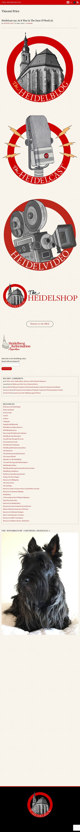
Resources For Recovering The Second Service (17, 506)
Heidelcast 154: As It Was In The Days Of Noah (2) (27, 20)
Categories (6, 421)
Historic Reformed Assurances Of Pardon (15, 509)
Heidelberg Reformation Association (14, 448)
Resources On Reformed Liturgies (13, 512)
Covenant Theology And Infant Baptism (15, 462)
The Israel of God (8, 483)
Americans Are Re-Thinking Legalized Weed (27, 393)
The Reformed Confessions (11, 445)
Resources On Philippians (11, 480)
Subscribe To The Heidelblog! (12, 459)
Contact (5, 415)
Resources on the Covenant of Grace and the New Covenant (21, 488)
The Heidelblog (11, 2)
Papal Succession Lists (10, 500)
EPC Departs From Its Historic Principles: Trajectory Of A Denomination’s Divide (38, 390)
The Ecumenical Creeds (10, 442)
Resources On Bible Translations (13, 518)
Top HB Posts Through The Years (13, 439)
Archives (5, 418)
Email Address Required (11, 361)
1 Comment (29, 23)
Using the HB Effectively (10, 424)
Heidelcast (9, 23)
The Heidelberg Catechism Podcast (14, 453)
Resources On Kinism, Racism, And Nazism (16, 521)
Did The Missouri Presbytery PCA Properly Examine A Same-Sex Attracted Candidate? (34, 387)
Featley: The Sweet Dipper (11, 477)
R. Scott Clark (7, 390)
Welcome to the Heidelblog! (11, 407)
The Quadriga (7, 486)
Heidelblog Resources (10, 430)
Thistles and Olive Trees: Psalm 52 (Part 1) (25, 384)
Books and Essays (8, 410)
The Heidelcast (7, 450)
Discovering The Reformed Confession (14, 433)
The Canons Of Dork (9, 456)
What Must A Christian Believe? (12, 427)
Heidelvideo (7, 494)
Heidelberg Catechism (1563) (12, 436)
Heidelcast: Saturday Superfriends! (14, 474)
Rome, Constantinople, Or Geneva (13, 515)
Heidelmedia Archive (9, 465)
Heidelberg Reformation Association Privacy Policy (19, 468)
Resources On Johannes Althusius (13, 491)
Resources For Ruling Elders (11, 503)
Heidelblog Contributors (10, 471)
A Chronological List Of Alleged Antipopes (16, 497)
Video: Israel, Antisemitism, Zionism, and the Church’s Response (26, 381)
